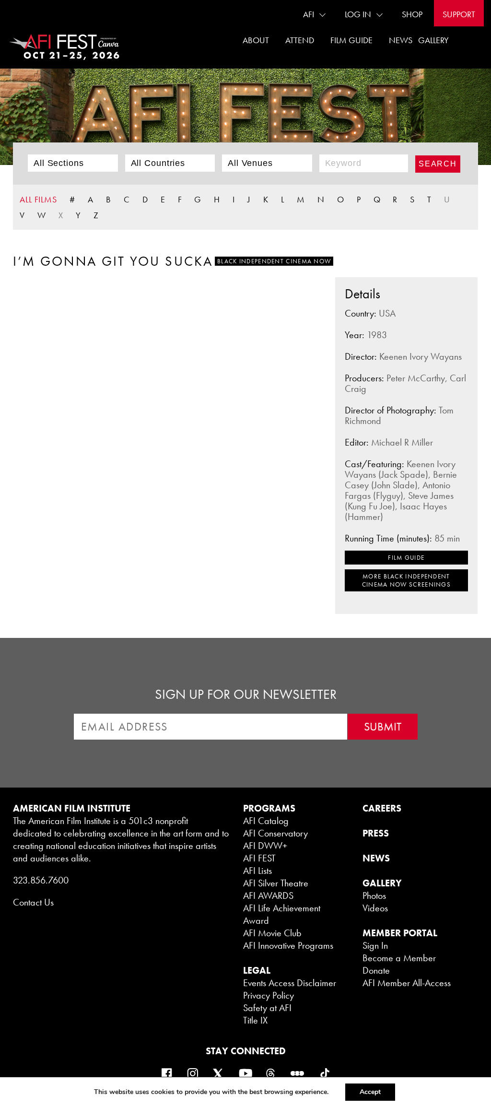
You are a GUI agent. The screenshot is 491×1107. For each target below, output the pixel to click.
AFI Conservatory (275, 833)
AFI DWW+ (265, 845)
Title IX (255, 1020)
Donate (376, 970)
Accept (370, 1091)
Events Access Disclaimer (289, 983)
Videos (375, 908)
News (400, 40)
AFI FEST (259, 858)
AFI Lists (257, 870)
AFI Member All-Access (406, 983)
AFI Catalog (266, 820)
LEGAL (256, 970)
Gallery (433, 40)
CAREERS (381, 808)
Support (459, 14)
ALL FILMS (38, 199)
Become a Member (399, 958)
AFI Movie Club (272, 933)
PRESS (375, 833)
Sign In (375, 945)
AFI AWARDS (268, 895)
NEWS (376, 858)
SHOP (412, 14)
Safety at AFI (267, 1007)
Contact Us (33, 902)
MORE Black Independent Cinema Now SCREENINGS (406, 580)
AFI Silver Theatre (275, 883)
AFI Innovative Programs (288, 945)
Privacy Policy (268, 995)
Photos (374, 895)
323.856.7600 (41, 880)
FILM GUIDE (406, 558)
